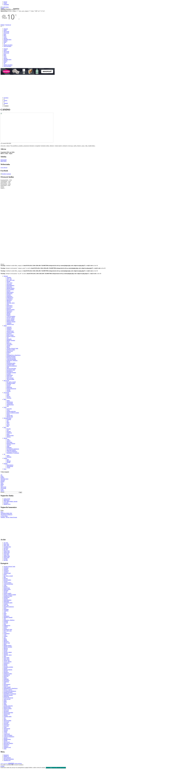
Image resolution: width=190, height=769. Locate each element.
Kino (8, 459)
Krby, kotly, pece (11, 280)
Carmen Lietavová (5, 763)
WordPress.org (7, 760)
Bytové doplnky (10, 289)
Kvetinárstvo (10, 298)
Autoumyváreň (10, 331)
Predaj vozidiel (10, 335)
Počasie (5, 1)
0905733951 (4, 161)
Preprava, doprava (11, 336)
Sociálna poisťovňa (11, 411)
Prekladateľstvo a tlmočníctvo (13, 355)
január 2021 (6, 554)
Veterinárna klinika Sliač (6, 513)
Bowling (9, 428)
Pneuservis (9, 333)
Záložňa (8, 345)
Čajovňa (8, 391)
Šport (5, 34)
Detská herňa (10, 375)
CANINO (2, 763)
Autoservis (9, 328)
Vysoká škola (10, 403)
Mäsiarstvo (9, 300)
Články (5, 3)
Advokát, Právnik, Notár (12, 348)
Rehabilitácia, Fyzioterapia (13, 453)
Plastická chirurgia (11, 443)
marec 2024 (6, 545)
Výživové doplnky (11, 316)
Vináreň (8, 390)
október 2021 (7, 552)
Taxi (8, 337)
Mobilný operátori (11, 340)
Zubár (8, 446)
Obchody (6, 28)
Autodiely (9, 277)
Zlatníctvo (9, 312)
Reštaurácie (9, 387)
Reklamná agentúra (11, 357)
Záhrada (8, 313)
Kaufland (9, 419)
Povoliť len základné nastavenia (58, 767)
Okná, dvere (9, 282)
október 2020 (7, 556)
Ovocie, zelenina (10, 319)
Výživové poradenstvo (12, 451)
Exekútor (9, 373)
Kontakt (2, 766)
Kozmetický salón (11, 369)
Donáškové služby (11, 383)
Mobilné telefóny (11, 288)
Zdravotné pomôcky (11, 450)
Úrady (5, 37)
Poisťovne (9, 343)
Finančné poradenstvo (12, 365)
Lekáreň (8, 440)
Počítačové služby (11, 349)
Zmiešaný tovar (10, 324)
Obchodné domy (7, 39)
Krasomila (6, 502)
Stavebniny (9, 284)
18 (4, 43)
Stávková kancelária (11, 368)
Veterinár (6, 103)
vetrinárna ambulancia (18, 763)
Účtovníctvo (9, 344)
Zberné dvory (10, 351)
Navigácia (6, 97)
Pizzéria (8, 386)
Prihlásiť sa (6, 756)
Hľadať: (2, 492)
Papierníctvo (9, 305)
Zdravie (5, 38)
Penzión (8, 396)
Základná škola (10, 404)
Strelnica (9, 436)
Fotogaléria (6, 4)
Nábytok (9, 301)
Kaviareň (9, 384)
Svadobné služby (11, 364)
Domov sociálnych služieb (13, 412)
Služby (5, 30)
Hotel (8, 395)
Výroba (8, 467)
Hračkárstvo (9, 296)
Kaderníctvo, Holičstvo (12, 360)
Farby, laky (9, 278)
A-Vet (4, 516)
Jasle (8, 406)
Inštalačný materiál (11, 321)
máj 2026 (6, 542)
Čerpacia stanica (10, 332)
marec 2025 (6, 544)
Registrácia (6, 755)
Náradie (8, 281)
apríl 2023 (6, 548)
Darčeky (9, 290)
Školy (5, 35)
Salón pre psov (10, 378)
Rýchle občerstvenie (11, 388)
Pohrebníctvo (10, 371)
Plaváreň (9, 431)
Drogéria (9, 294)
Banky (8, 341)
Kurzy (8, 353)
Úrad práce (9, 408)
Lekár (8, 439)
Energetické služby (11, 363)
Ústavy (8, 410)
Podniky (5, 41)
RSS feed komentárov (9, 759)
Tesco (8, 423)
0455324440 (4, 159)
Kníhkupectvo (10, 297)
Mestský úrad (10, 416)
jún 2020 (6, 560)
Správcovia (9, 376)
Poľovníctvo (9, 307)
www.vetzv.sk (4, 167)
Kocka (8, 424)
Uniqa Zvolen (7, 498)
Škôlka (8, 400)
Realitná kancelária (11, 356)
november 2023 (7, 546)
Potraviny (9, 308)
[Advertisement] (45, 85)
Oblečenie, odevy (11, 303)
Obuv (8, 304)
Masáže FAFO (7, 504)
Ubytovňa (9, 398)
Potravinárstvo (10, 465)
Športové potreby (11, 309)
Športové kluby (10, 435)
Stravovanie (6, 31)
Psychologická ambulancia (13, 448)
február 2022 (7, 550)
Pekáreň (8, 315)
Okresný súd (9, 415)
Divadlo (8, 462)
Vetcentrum (6, 514)
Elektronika (9, 286)
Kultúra (5, 458)
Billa (8, 426)
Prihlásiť (3, 24)
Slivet (2, 511)
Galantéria (9, 323)
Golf (8, 430)
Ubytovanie (6, 32)
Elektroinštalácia (10, 285)
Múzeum (9, 461)
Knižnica (9, 352)
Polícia (8, 414)
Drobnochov (9, 293)
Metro (8, 422)
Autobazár (9, 327)
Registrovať (8, 24)
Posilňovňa (9, 432)
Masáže (8, 361)
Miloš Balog (6, 500)
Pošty (8, 367)
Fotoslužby (9, 339)
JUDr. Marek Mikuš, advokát (10, 501)
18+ (4, 63)
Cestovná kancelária (11, 359)
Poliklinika (9, 447)
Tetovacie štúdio (10, 379)
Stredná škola (10, 402)
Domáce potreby (10, 320)
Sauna (8, 434)
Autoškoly (9, 329)
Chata (8, 394)
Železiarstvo (9, 311)
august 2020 (6, 557)
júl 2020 (5, 558)
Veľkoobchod (10, 466)
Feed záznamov (7, 757)
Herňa (8, 455)
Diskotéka (9, 457)
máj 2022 (6, 549)
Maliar (8, 347)
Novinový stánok (11, 317)
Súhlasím (48, 767)
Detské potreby (10, 292)
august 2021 (6, 553)
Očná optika (9, 442)
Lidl (7, 420)
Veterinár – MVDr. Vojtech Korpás (9, 517)
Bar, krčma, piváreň (11, 382)
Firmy (5, 42)
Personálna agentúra (11, 372)
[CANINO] (27, 142)
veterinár (11, 763)
